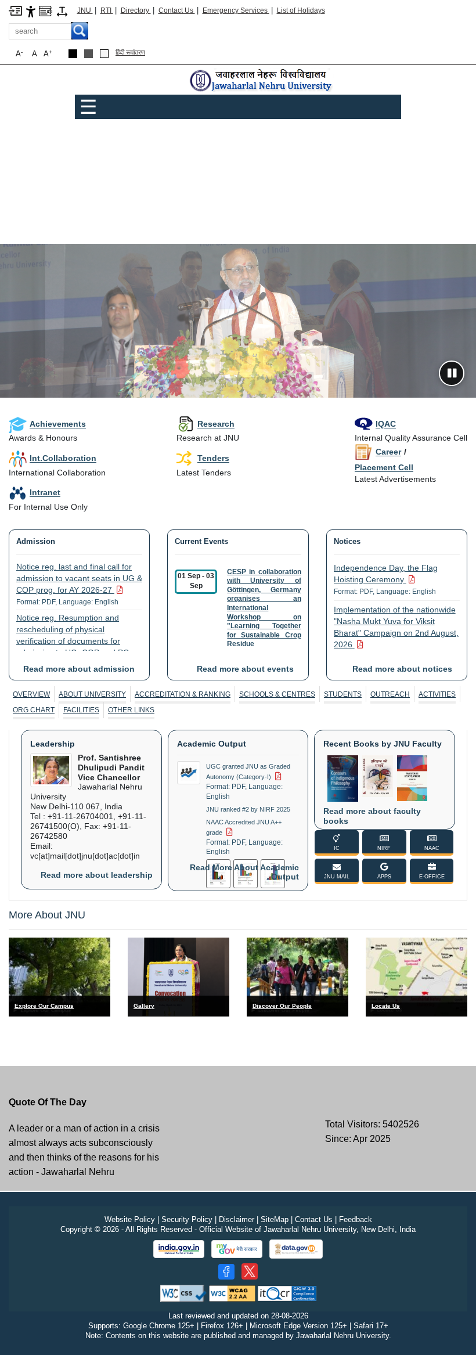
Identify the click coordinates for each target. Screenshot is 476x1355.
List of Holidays (301, 10)
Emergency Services (236, 10)
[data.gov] (296, 1249)
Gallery (144, 1006)
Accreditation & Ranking (182, 694)
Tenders (213, 458)
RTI (106, 10)
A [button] (48, 54)
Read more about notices (402, 668)
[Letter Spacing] (62, 10)
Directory (136, 10)
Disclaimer (236, 1219)
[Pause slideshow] (451, 373)
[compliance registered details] (287, 1292)
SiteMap (275, 1219)
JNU (85, 10)
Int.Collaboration (63, 458)
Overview (31, 694)
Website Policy (129, 1219)
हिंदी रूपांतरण (130, 52)
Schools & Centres (277, 694)
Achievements (58, 423)
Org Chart (34, 710)
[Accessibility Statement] (30, 10)
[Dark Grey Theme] (88, 53)
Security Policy (186, 1219)
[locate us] (416, 977)
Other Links (131, 710)
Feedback (355, 1219)
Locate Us (386, 1006)
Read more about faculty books (372, 816)
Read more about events (245, 668)
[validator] (183, 1292)
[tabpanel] (238, 810)
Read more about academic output (244, 872)
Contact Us (176, 10)
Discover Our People (282, 1006)
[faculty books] (342, 777)
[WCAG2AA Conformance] (232, 1292)
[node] (261, 81)
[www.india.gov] (178, 1249)
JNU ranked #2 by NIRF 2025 (248, 809)
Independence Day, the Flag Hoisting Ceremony (386, 579)
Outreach (390, 694)
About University (92, 694)
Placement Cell (384, 467)
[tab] (32, 694)
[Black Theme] (72, 53)
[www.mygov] (236, 1249)
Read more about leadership (97, 875)
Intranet (45, 492)
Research (216, 423)
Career (388, 451)
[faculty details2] (297, 977)
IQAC (386, 423)
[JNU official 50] (249, 1271)
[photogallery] (178, 977)
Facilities (81, 710)
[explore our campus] (59, 977)
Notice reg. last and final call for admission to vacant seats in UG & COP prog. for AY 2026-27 (79, 584)
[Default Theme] (104, 53)
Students (343, 694)
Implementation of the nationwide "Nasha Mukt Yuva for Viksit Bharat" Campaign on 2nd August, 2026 (396, 633)
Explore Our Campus (44, 1006)
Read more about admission (79, 668)
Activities (437, 694)
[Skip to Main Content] (15, 10)
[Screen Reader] (45, 10)
